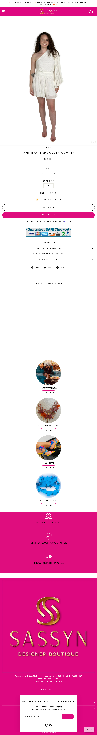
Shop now (49, 430)
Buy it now (48, 215)
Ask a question (48, 259)
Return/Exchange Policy (48, 254)
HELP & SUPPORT (47, 690)
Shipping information (48, 248)
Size (48, 168)
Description (48, 243)
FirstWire (52, 733)
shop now (49, 393)
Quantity (48, 181)
